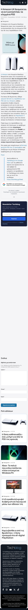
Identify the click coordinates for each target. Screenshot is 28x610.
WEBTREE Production (19, 603)
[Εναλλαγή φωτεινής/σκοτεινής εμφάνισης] (22, 2)
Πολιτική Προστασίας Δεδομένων (16, 595)
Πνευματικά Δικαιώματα (14, 598)
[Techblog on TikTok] (18, 589)
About (13, 603)
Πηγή (2, 155)
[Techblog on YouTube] (10, 589)
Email (2, 396)
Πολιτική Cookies (8, 597)
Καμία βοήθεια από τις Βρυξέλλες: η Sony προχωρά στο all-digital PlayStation (13, 534)
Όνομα (3, 389)
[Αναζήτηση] (20, 3)
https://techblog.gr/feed (15, 179)
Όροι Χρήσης (6, 595)
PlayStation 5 (20, 115)
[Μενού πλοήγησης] (25, 2)
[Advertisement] (14, 292)
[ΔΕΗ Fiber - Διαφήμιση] (14, 43)
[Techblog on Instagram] (7, 589)
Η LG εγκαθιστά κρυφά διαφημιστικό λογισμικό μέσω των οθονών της (14, 501)
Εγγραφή (14, 218)
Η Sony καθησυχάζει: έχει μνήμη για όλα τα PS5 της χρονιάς (12, 437)
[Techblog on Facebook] (3, 589)
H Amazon (4, 74)
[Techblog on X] (14, 589)
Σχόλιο (3, 369)
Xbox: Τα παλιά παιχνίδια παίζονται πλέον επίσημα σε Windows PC (12, 469)
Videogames (5, 21)
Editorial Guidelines (16, 600)
